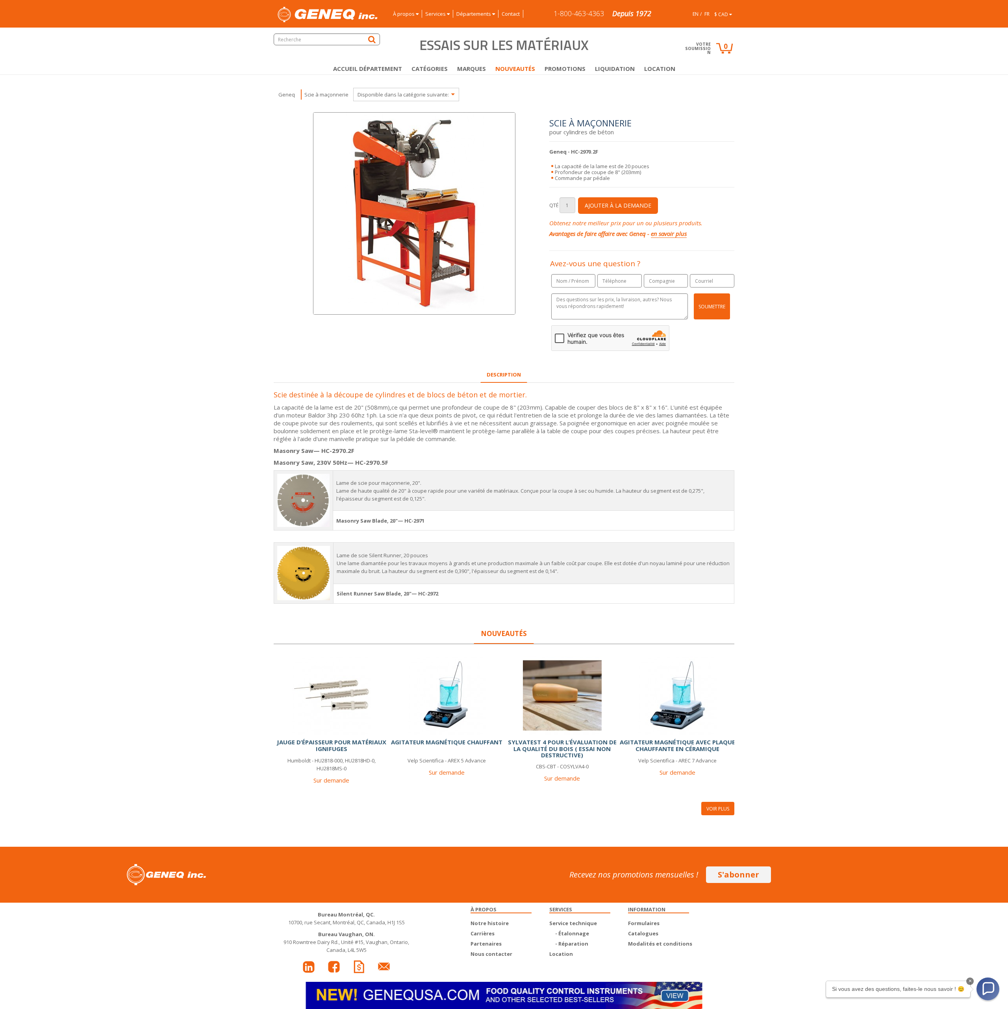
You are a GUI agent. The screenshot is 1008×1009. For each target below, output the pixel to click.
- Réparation (571, 943)
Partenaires (486, 943)
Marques (471, 68)
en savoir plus (669, 233)
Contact (511, 13)
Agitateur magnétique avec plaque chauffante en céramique (677, 745)
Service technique (573, 923)
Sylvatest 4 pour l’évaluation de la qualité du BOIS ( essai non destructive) (562, 748)
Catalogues (643, 933)
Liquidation (615, 68)
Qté (554, 205)
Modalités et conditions (660, 943)
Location (659, 68)
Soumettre (712, 306)
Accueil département (367, 68)
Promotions (565, 68)
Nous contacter (491, 953)
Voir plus (717, 808)
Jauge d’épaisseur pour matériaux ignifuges (331, 745)
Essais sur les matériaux (504, 45)
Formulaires (644, 923)
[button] (987, 988)
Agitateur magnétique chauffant (446, 742)
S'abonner (738, 874)
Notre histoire (490, 923)
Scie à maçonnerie (326, 94)
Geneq (286, 94)
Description (504, 374)
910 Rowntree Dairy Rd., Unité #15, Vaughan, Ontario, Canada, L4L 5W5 (346, 942)
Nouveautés (515, 68)
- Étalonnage (572, 933)
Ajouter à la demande (618, 205)
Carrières (483, 933)
